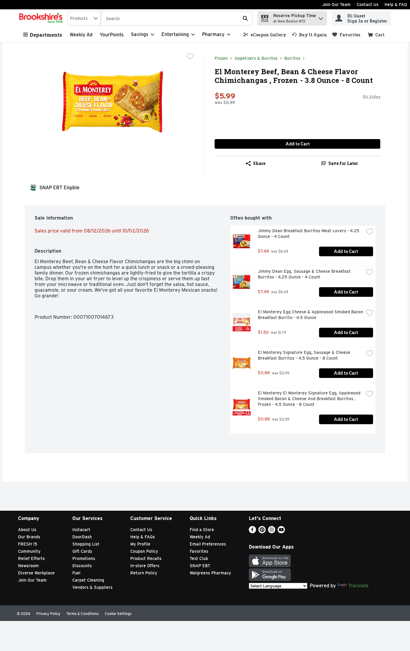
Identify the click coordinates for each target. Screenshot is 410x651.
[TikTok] (290, 531)
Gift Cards (82, 551)
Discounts (82, 565)
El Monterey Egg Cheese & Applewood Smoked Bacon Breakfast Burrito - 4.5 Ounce (310, 314)
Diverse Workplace (36, 572)
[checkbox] (190, 56)
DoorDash (82, 536)
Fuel (76, 572)
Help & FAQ (395, 4)
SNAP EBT (200, 565)
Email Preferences (208, 544)
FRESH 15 (27, 544)
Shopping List (85, 544)
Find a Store (202, 529)
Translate (358, 586)
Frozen (221, 58)
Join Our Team (336, 4)
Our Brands (29, 536)
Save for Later (343, 163)
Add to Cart (297, 144)
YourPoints (112, 35)
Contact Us (367, 4)
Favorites (199, 551)
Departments (46, 35)
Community (29, 551)
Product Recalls (145, 558)
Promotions (83, 558)
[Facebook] (252, 531)
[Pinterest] (262, 531)
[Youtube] (281, 531)
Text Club (199, 558)
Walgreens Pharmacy (210, 572)
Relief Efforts (31, 558)
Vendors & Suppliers (92, 587)
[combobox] (84, 18)
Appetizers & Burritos (256, 58)
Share (259, 163)
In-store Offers (144, 565)
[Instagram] (271, 531)
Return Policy (143, 572)
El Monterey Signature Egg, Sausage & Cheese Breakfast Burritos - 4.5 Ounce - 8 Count (304, 355)
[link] (265, 34)
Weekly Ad (81, 35)
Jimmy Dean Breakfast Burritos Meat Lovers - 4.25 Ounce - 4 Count (309, 233)
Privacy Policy (48, 613)
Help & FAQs (142, 536)
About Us (27, 529)
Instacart (81, 529)
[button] (320, 17)
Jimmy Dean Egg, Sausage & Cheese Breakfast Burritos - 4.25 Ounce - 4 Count (305, 274)
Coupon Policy (144, 551)
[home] (42, 18)
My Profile (140, 544)
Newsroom (28, 565)
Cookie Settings (118, 613)
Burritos (292, 58)
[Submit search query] (245, 18)
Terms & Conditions (82, 613)
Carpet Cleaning (88, 580)
